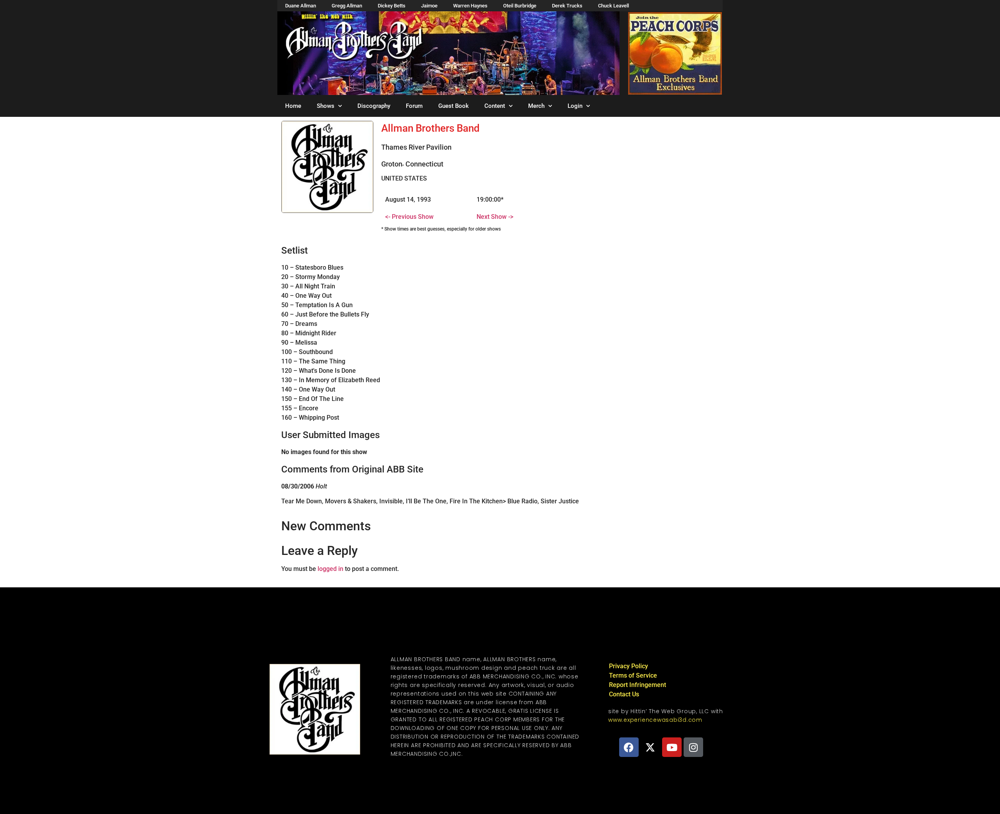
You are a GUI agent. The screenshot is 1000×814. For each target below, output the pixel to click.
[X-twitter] (650, 747)
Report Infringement (637, 685)
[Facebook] (629, 747)
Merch (536, 105)
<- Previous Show (409, 216)
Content (494, 105)
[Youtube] (672, 747)
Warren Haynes (470, 6)
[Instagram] (693, 747)
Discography (373, 105)
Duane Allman (300, 6)
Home (293, 105)
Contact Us (624, 694)
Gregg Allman (347, 6)
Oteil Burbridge (519, 6)
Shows (325, 105)
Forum (414, 105)
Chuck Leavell (613, 6)
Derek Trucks (567, 6)
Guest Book (453, 105)
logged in (330, 568)
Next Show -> (495, 216)
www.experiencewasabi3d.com (655, 720)
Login (575, 105)
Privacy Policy (628, 666)
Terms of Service (633, 675)
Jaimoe (429, 6)
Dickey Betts (391, 6)
